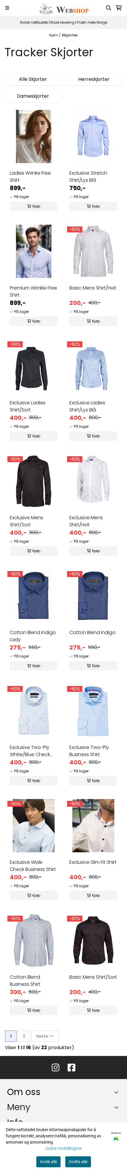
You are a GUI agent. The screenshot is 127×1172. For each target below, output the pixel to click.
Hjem (54, 35)
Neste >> (45, 1036)
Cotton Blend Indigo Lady (33, 636)
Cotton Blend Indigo (92, 632)
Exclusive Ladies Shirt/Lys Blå (87, 406)
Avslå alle (48, 1161)
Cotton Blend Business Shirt (25, 981)
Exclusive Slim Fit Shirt (92, 862)
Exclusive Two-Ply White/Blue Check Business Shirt (30, 751)
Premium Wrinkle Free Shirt (33, 291)
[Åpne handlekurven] (118, 8)
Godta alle (78, 1161)
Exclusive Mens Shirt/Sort (26, 521)
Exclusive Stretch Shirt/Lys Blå (88, 177)
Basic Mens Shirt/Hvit (92, 287)
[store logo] (63, 8)
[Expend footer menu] (117, 1107)
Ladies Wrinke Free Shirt (30, 177)
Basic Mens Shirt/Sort (93, 977)
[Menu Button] (7, 7)
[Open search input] (108, 8)
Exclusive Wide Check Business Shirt (33, 866)
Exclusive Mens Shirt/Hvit (86, 521)
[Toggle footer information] (118, 1092)
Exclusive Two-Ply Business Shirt (89, 751)
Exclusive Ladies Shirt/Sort (27, 406)
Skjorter (70, 35)
